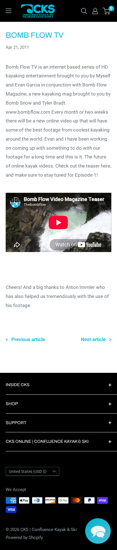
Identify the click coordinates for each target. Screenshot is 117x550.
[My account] (95, 11)
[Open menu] (8, 11)
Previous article (28, 339)
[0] (106, 11)
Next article (93, 339)
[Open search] (84, 11)
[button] (98, 531)
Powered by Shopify (24, 537)
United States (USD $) (28, 471)
